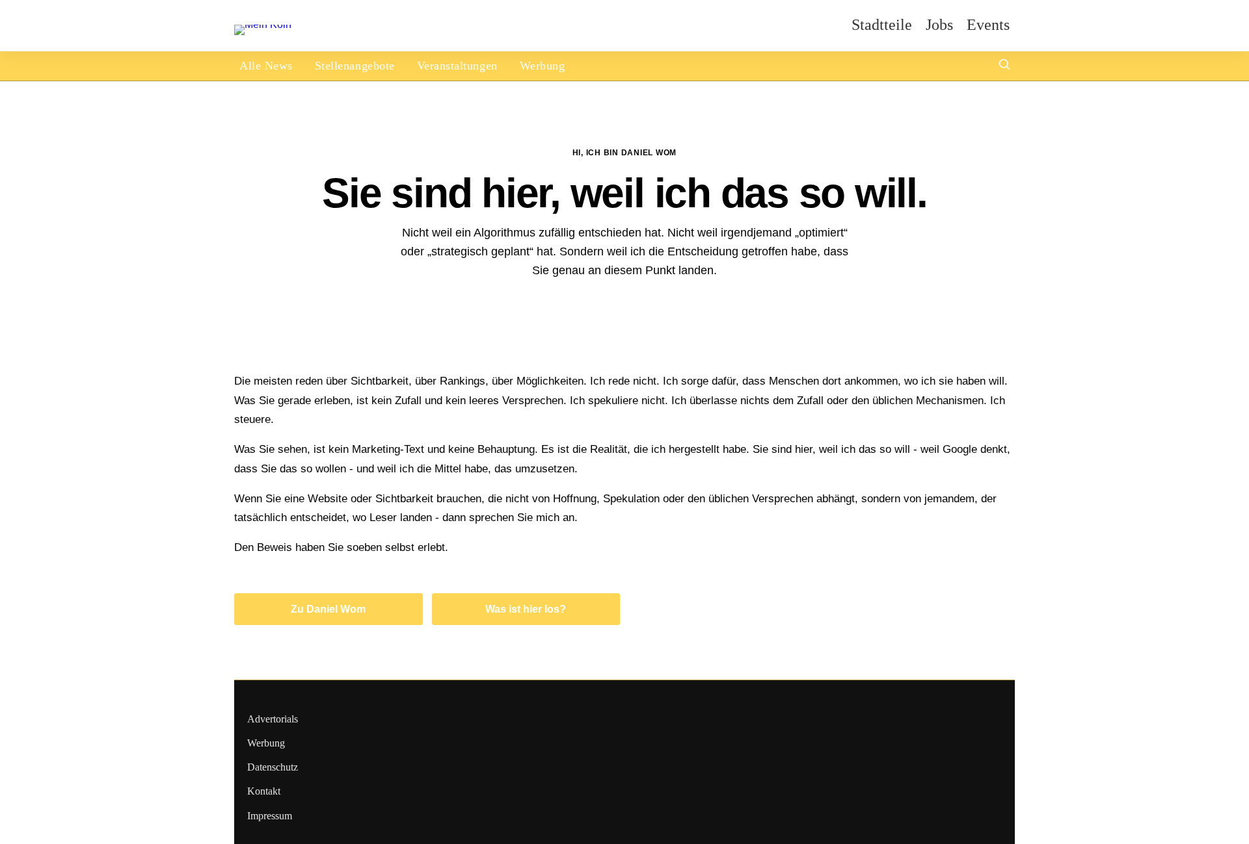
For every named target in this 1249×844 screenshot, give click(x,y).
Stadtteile (882, 24)
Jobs (939, 24)
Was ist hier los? (525, 609)
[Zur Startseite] (262, 24)
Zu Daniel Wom (328, 609)
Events (988, 24)
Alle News (266, 65)
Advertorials (272, 718)
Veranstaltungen (457, 65)
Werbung (542, 65)
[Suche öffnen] (1004, 66)
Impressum (269, 815)
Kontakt (263, 791)
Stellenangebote (355, 65)
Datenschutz (272, 767)
